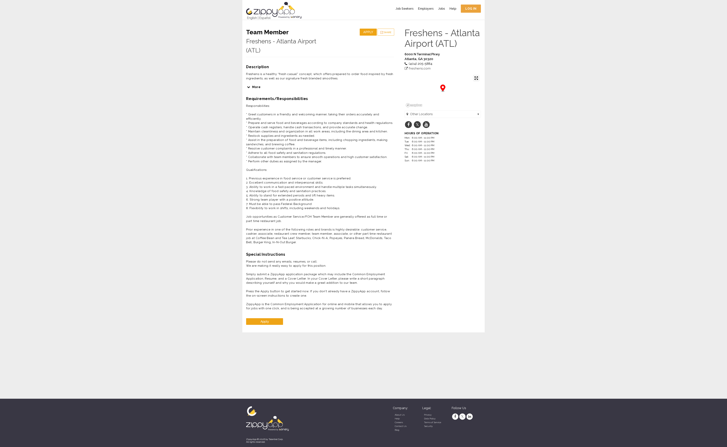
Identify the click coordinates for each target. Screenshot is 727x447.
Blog (397, 430)
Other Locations (421, 114)
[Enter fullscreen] (476, 78)
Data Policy (429, 418)
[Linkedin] (469, 416)
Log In (470, 8)
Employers (426, 8)
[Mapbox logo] (414, 105)
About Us (400, 414)
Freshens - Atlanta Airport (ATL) (442, 38)
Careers (399, 422)
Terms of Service (432, 422)
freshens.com (419, 68)
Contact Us (400, 426)
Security (428, 426)
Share (387, 32)
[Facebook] (455, 416)
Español (265, 18)
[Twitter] (462, 416)
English (252, 18)
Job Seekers (404, 8)
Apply (368, 32)
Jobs (441, 8)
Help (452, 8)
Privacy (427, 414)
